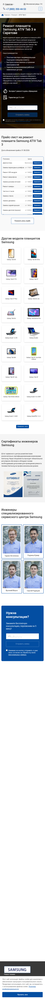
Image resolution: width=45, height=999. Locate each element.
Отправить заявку (22, 115)
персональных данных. (23, 121)
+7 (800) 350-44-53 (16, 9)
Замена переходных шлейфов (13, 167)
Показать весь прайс (22, 221)
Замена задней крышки (11, 205)
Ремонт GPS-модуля (10, 172)
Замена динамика (9, 201)
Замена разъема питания (11, 182)
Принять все (22, 994)
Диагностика (7, 163)
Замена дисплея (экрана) (12, 210)
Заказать (37, 163)
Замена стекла (8, 196)
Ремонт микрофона (10, 177)
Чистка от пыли (8, 191)
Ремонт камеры (8, 186)
